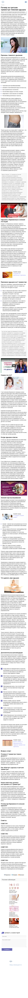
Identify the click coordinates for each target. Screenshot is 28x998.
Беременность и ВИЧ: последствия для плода (14, 927)
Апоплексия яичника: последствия (13, 903)
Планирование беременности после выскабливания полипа (13, 915)
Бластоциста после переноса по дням (13, 892)
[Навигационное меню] (26, 2)
